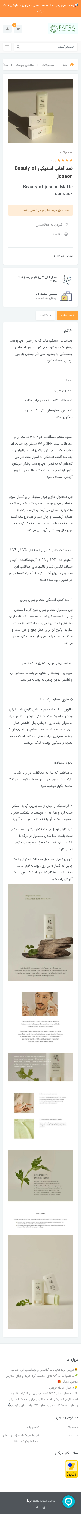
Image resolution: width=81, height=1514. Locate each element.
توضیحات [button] (67, 315)
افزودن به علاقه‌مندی (50, 224)
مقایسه (58, 234)
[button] (18, 29)
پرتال (29, 1500)
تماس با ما (32, 1427)
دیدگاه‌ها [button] (45, 315)
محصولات (71, 1427)
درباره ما (73, 1435)
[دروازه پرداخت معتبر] (71, 1468)
